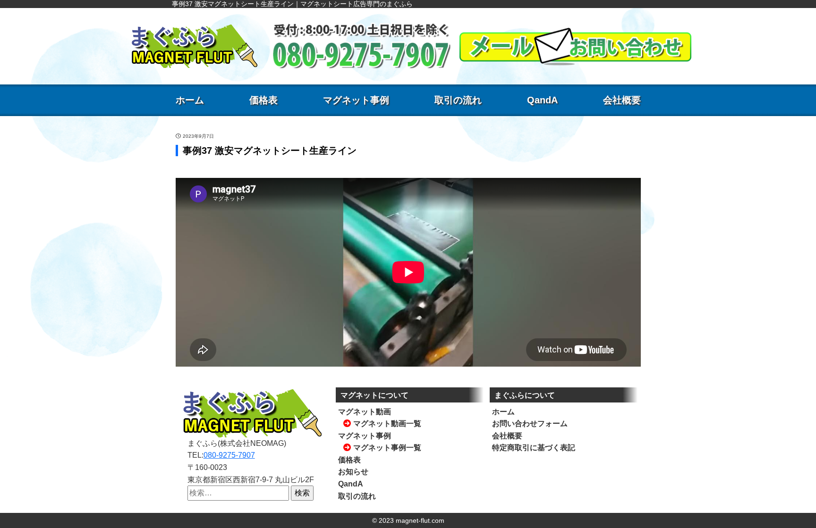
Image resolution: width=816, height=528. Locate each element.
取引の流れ (458, 100)
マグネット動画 (364, 412)
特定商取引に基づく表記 (533, 448)
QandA (542, 100)
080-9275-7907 (229, 455)
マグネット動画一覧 (387, 423)
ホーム (190, 100)
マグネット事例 (356, 100)
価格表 (263, 100)
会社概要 (622, 100)
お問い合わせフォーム (530, 423)
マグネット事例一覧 (387, 448)
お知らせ (353, 472)
